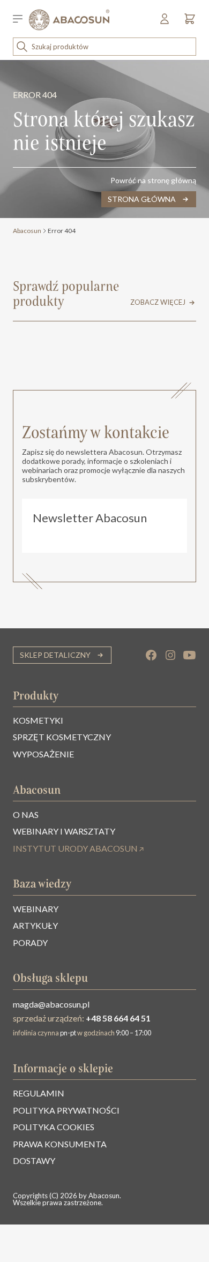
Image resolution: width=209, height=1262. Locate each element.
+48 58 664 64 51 (118, 1018)
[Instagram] (170, 655)
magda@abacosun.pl (51, 1004)
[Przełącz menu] (21, 20)
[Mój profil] (165, 22)
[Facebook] (151, 655)
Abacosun (27, 231)
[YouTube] (189, 655)
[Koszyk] (187, 22)
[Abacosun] (69, 19)
